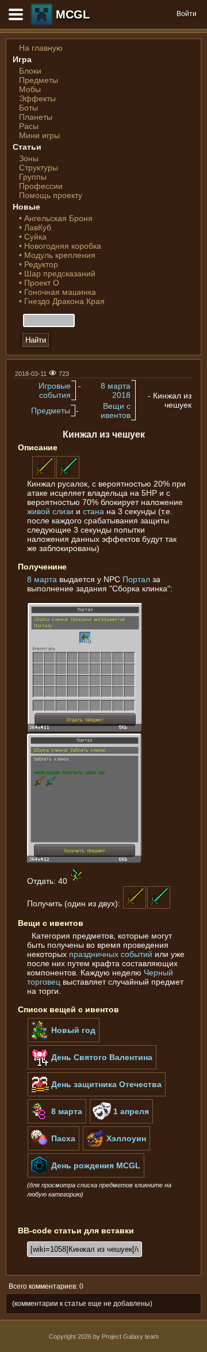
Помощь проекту (50, 195)
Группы (33, 176)
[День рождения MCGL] (86, 1175)
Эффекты (37, 98)
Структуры (38, 167)
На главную (41, 47)
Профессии (41, 186)
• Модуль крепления (57, 255)
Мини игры (39, 135)
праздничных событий (110, 954)
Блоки (30, 70)
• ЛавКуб (35, 227)
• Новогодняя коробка (60, 245)
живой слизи (50, 511)
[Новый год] (63, 1040)
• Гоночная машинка (57, 292)
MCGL (73, 14)
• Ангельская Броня (56, 218)
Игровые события (55, 390)
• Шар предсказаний (57, 273)
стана (93, 511)
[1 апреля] (121, 1121)
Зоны (29, 158)
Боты (28, 107)
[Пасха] (53, 1148)
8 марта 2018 (116, 390)
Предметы (38, 80)
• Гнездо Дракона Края (62, 301)
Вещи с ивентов (116, 410)
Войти (187, 14)
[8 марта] (57, 1121)
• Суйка (33, 236)
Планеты (35, 116)
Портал (136, 579)
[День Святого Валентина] (92, 1067)
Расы (29, 126)
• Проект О (39, 282)
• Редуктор (38, 264)
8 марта (42, 579)
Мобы (30, 89)
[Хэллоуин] (116, 1148)
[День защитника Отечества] (96, 1094)
